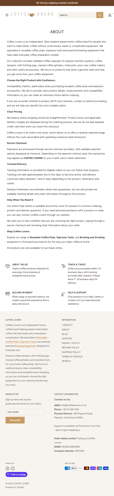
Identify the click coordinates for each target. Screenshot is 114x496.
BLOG (65, 334)
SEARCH (66, 361)
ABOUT (66, 329)
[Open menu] (7, 15)
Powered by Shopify (15, 487)
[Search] (99, 15)
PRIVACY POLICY (71, 343)
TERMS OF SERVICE (72, 356)
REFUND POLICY (71, 347)
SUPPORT (67, 338)
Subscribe (15, 420)
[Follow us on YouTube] (13, 468)
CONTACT (67, 325)
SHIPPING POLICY (71, 352)
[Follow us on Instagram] (7, 468)
